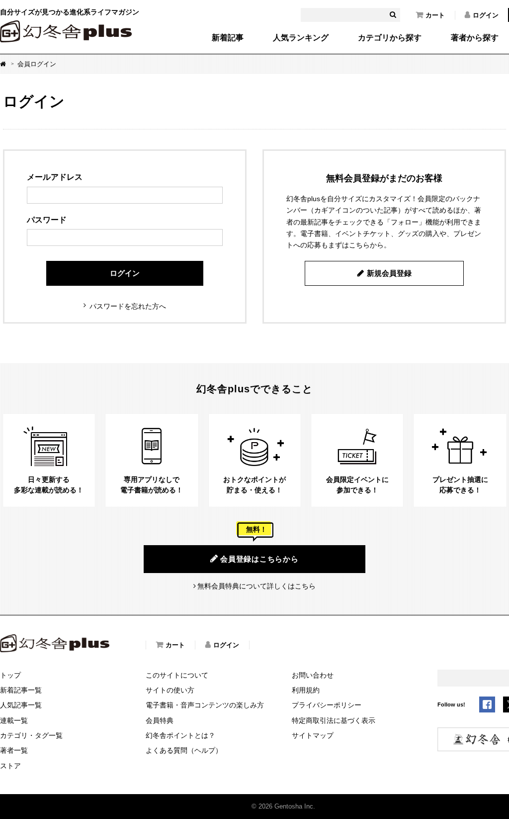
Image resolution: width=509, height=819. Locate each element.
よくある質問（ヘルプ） (184, 750)
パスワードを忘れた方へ (127, 306)
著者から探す (475, 38)
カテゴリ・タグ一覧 (31, 735)
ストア (10, 766)
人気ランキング (301, 38)
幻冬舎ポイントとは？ (180, 735)
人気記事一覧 (21, 705)
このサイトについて (177, 675)
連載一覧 (14, 720)
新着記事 (228, 38)
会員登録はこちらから (259, 559)
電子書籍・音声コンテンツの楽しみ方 (205, 705)
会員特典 (159, 720)
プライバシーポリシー (326, 705)
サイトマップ (313, 735)
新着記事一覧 (21, 690)
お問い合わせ (313, 675)
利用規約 (306, 690)
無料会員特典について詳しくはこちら (256, 586)
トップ (10, 675)
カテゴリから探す (390, 38)
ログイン (486, 15)
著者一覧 (14, 750)
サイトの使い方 (170, 690)
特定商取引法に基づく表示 (333, 720)
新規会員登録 (389, 273)
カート (435, 15)
